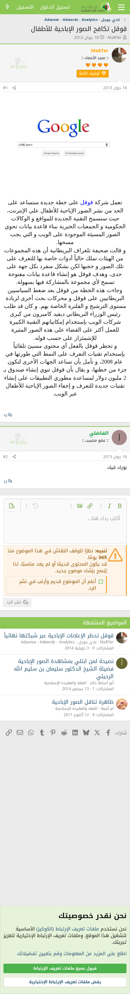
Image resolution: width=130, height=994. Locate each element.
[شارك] (14, 88)
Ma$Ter (114, 37)
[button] (119, 506)
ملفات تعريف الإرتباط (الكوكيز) (67, 928)
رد (5, 415)
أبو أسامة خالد (102, 682)
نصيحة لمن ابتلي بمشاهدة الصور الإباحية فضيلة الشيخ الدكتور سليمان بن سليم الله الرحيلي (64, 668)
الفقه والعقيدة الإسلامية (65, 682)
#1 (5, 87)
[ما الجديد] (7, 7)
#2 (5, 456)
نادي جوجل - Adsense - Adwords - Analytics (59, 642)
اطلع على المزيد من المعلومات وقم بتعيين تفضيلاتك (72, 953)
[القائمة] (121, 7)
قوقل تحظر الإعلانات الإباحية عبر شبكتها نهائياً (59, 635)
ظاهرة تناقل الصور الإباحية (83, 702)
